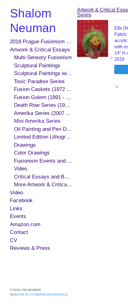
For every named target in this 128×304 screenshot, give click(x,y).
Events (18, 216)
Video (20, 169)
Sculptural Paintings (37, 66)
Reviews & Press (30, 248)
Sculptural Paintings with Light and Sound (43, 73)
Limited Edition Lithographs (43, 137)
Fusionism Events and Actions (43, 161)
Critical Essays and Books (43, 177)
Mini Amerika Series (37, 121)
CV (13, 240)
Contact (19, 232)
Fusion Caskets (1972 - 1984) (43, 89)
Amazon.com (25, 224)
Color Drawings (32, 153)
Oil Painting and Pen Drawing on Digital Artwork (43, 129)
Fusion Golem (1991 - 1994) (43, 97)
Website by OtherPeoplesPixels (39, 294)
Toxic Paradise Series (39, 81)
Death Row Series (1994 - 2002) (43, 105)
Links (16, 208)
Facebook (21, 200)
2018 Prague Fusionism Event (41, 42)
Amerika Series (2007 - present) (43, 113)
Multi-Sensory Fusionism (43, 57)
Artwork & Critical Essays (40, 50)
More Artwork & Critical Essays (43, 185)
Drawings (25, 145)
